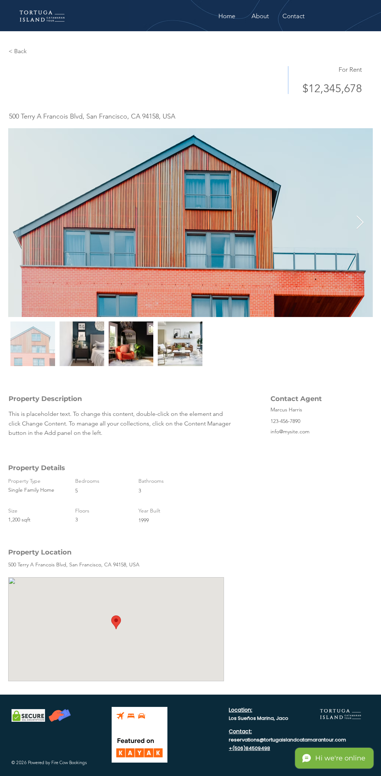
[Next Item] (360, 223)
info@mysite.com (290, 431)
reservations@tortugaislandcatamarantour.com (287, 739)
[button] (293, 16)
